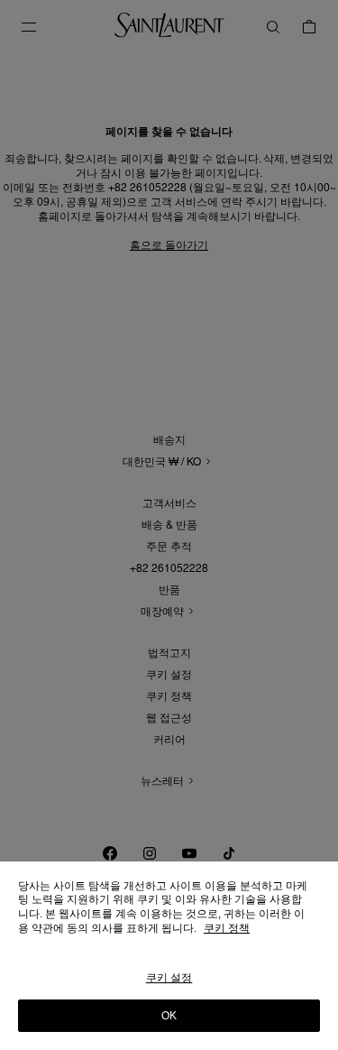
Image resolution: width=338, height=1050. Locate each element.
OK (169, 1015)
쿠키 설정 (169, 978)
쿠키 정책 (227, 928)
